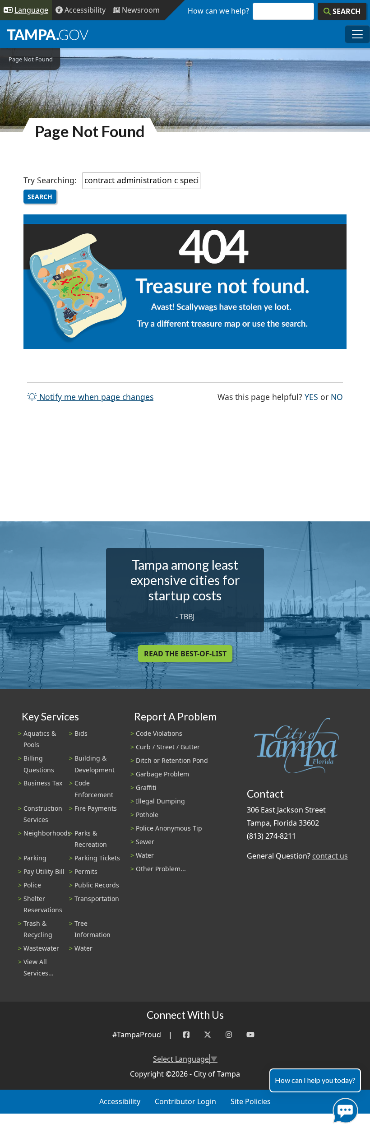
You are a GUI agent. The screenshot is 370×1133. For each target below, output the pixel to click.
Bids (81, 733)
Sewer (145, 841)
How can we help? (218, 11)
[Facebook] (186, 1035)
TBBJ (187, 617)
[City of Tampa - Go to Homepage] (47, 34)
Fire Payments (95, 808)
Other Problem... (161, 868)
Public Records (96, 885)
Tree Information (92, 929)
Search (40, 196)
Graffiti (146, 787)
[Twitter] (207, 1035)
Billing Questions (38, 764)
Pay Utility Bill (44, 871)
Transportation (96, 898)
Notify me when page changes (95, 396)
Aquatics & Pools (39, 739)
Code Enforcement (93, 789)
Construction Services (42, 814)
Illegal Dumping (160, 801)
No (337, 396)
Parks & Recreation (90, 839)
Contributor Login (185, 1101)
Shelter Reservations (42, 904)
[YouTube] (250, 1035)
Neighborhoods (47, 833)
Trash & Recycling (37, 929)
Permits (85, 871)
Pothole (147, 814)
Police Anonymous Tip (169, 828)
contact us (330, 856)
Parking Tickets (97, 858)
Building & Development (94, 764)
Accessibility (119, 1101)
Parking (34, 858)
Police (32, 885)
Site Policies (251, 1101)
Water (83, 948)
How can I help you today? (315, 1080)
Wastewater (41, 948)
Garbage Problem (162, 774)
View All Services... (38, 967)
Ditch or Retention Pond (172, 760)
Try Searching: (50, 180)
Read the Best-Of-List (185, 654)
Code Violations (159, 733)
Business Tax (42, 783)
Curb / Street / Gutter (168, 747)
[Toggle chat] (343, 1109)
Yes (311, 396)
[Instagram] (228, 1035)
